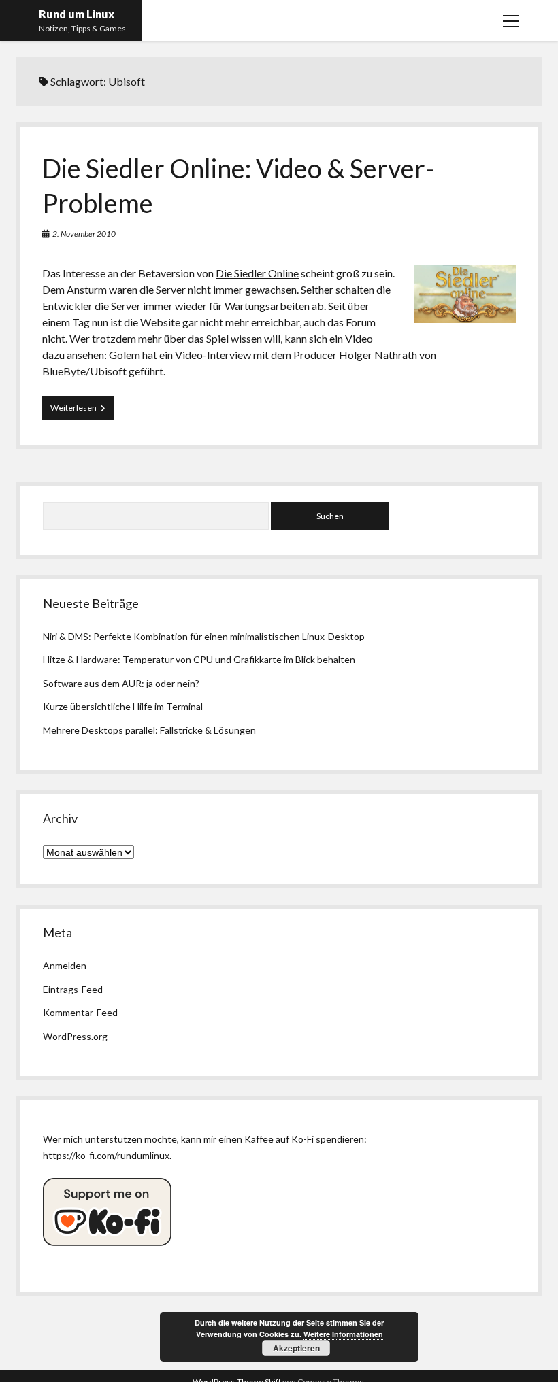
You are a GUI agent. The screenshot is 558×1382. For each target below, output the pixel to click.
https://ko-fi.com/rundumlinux (106, 1155)
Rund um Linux (76, 13)
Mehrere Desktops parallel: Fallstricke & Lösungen (149, 730)
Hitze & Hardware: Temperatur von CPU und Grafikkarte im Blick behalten (199, 659)
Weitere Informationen (343, 1334)
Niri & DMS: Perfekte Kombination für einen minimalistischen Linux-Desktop (204, 636)
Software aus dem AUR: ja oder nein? (121, 683)
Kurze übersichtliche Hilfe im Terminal (123, 706)
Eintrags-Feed (73, 989)
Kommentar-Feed (80, 1012)
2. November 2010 (84, 234)
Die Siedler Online (257, 273)
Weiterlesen (82, 411)
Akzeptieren (296, 1348)
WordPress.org (75, 1036)
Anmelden (64, 965)
